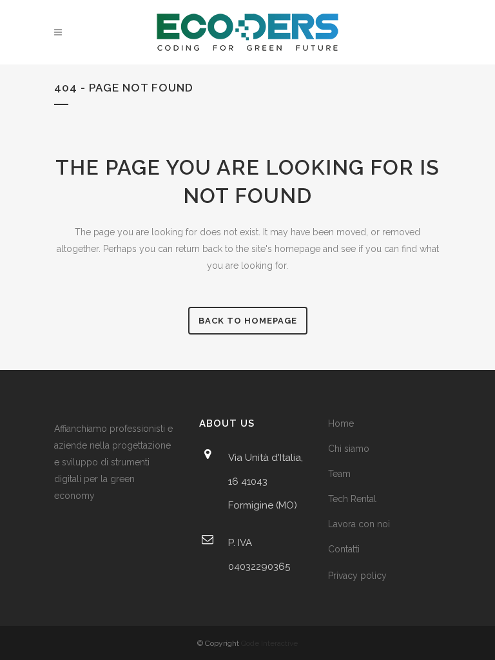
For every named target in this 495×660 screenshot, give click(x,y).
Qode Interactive (269, 643)
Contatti (344, 549)
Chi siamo (348, 448)
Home (341, 423)
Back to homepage (248, 320)
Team (339, 474)
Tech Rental (352, 499)
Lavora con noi (359, 524)
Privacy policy (357, 575)
